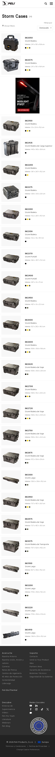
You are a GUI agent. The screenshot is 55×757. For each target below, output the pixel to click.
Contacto (34, 656)
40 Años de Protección (12, 676)
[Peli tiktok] (42, 710)
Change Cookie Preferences (28, 749)
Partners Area (36, 666)
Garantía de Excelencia (40, 670)
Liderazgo (6, 683)
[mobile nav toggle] (51, 3)
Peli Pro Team (8, 716)
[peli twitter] (48, 710)
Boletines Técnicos (38, 673)
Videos (5, 712)
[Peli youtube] (31, 706)
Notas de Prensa (9, 670)
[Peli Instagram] (36, 710)
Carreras (6, 666)
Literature (6, 719)
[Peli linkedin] (36, 706)
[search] (45, 4)
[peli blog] (31, 713)
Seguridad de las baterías (41, 676)
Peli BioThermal (9, 690)
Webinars (6, 722)
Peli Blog (6, 726)
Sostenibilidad (8, 680)
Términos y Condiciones (16, 746)
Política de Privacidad (38, 746)
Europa (45, 742)
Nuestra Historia (9, 656)
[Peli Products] (31, 710)
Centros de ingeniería (12, 673)
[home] (8, 3)
